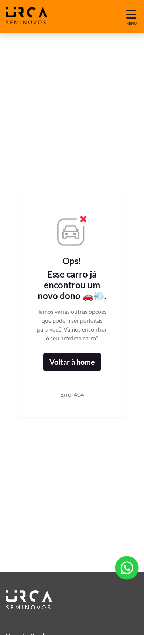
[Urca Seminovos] (26, 16)
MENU (131, 23)
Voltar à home (72, 361)
